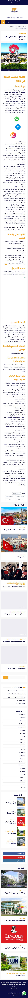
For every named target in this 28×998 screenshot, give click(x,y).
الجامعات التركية (16, 493)
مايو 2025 (23, 736)
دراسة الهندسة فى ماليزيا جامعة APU (16, 693)
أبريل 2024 (22, 777)
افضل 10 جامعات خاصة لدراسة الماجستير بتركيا (14, 571)
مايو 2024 (23, 774)
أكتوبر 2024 (22, 758)
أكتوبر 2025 (22, 720)
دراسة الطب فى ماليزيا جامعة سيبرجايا (16, 690)
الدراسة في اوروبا (5, 982)
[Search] (8, 22)
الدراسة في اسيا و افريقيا (11, 831)
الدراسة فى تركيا (14, 543)
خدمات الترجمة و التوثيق (19, 984)
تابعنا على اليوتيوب (3, 22)
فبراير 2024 (22, 784)
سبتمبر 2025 (22, 724)
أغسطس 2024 (21, 765)
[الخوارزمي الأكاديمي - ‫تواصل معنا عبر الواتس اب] (24, 993)
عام (5, 831)
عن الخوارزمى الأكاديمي (7, 984)
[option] (14, 802)
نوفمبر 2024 (22, 755)
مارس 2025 (22, 743)
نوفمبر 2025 (22, 717)
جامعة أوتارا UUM (21, 700)
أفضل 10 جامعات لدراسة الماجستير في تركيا (14, 600)
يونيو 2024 (22, 771)
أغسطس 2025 (21, 727)
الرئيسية (24, 982)
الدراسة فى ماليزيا (13, 799)
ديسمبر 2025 (22, 714)
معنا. (6, 263)
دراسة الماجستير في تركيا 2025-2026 (14, 655)
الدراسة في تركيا (22, 33)
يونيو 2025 (22, 733)
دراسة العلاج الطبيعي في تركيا (12, 341)
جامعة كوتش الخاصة (10, 499)
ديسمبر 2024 (22, 752)
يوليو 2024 (22, 768)
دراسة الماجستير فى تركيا (20, 584)
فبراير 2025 (22, 746)
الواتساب (6, 230)
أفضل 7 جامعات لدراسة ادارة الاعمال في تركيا (14, 516)
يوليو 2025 (22, 730)
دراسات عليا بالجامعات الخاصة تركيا (12, 583)
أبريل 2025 (22, 739)
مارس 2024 (22, 781)
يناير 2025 (23, 749)
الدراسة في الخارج (9, 496)
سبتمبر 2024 (22, 762)
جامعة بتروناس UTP (20, 703)
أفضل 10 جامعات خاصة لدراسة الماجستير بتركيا (14, 628)
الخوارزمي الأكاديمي (20, 496)
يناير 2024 (23, 787)
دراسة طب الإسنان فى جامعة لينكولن (16, 697)
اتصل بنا (13, 986)
